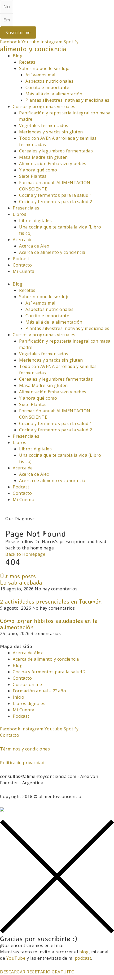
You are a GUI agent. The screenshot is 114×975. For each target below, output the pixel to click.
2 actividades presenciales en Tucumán (51, 601)
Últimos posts (18, 576)
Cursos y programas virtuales (44, 106)
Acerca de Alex (34, 246)
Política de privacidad (22, 763)
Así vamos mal (40, 75)
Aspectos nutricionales (49, 81)
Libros (19, 214)
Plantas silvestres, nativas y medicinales (67, 100)
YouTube (16, 958)
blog (84, 952)
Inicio (18, 697)
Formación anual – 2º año (39, 691)
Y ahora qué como (38, 170)
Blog (18, 56)
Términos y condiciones (25, 749)
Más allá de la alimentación (53, 94)
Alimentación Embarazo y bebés (52, 163)
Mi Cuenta (23, 271)
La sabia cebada (21, 582)
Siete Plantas (33, 176)
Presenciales (26, 208)
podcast (83, 958)
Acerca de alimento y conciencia (52, 252)
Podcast (21, 259)
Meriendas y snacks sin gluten (51, 132)
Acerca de (23, 239)
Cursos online (27, 684)
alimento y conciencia (33, 48)
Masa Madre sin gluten (43, 157)
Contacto (22, 265)
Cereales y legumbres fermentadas (56, 151)
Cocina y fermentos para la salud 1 (55, 195)
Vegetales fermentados (43, 125)
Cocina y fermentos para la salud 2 (55, 201)
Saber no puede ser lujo (44, 68)
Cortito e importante (47, 87)
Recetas (27, 62)
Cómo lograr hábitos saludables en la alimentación (49, 624)
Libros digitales (35, 220)
